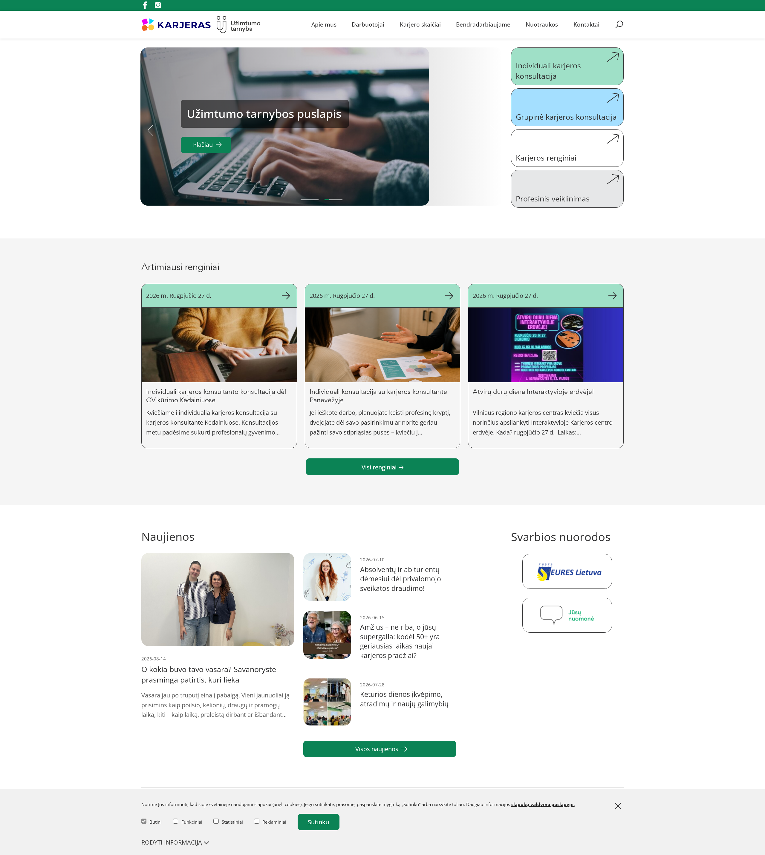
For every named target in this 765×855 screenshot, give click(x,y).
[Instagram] (158, 5)
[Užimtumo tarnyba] (239, 24)
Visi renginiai (379, 467)
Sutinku (318, 822)
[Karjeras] (176, 24)
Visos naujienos (376, 749)
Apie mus (323, 24)
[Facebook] (145, 5)
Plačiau (203, 145)
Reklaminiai (274, 822)
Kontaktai (586, 24)
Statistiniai (232, 822)
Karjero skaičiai (420, 24)
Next (493, 128)
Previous (150, 128)
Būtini (155, 822)
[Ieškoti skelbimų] (619, 24)
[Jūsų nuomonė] (567, 615)
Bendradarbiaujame (483, 24)
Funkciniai (191, 822)
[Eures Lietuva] (567, 571)
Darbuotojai (368, 24)
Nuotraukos (542, 24)
